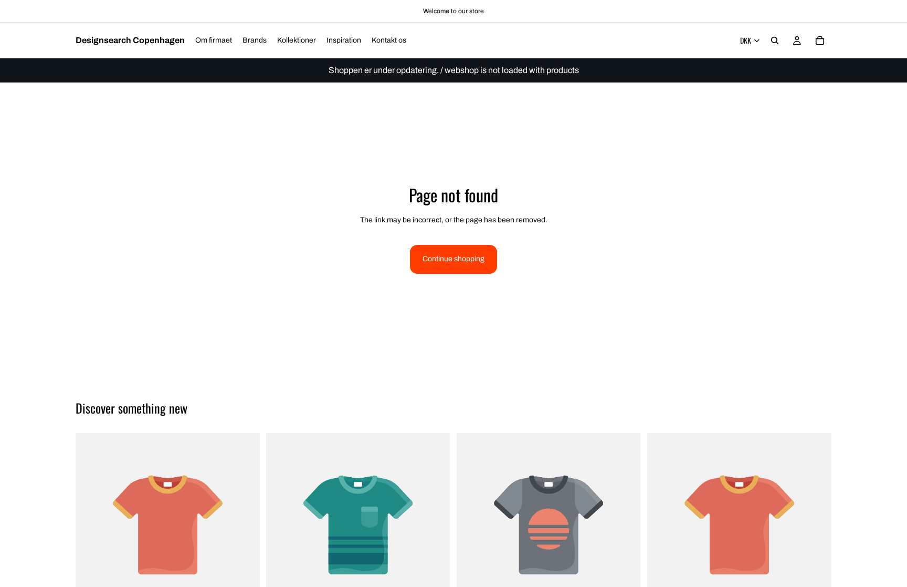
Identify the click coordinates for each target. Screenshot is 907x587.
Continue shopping (453, 259)
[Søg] (774, 40)
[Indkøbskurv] (819, 40)
